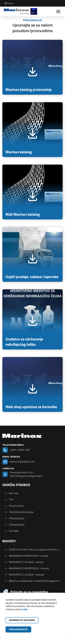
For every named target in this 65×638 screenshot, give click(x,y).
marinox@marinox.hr (22, 461)
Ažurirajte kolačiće (22, 620)
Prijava (10, 3)
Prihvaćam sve (18, 629)
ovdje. (24, 609)
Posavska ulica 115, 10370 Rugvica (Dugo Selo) (26, 474)
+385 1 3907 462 (19, 450)
